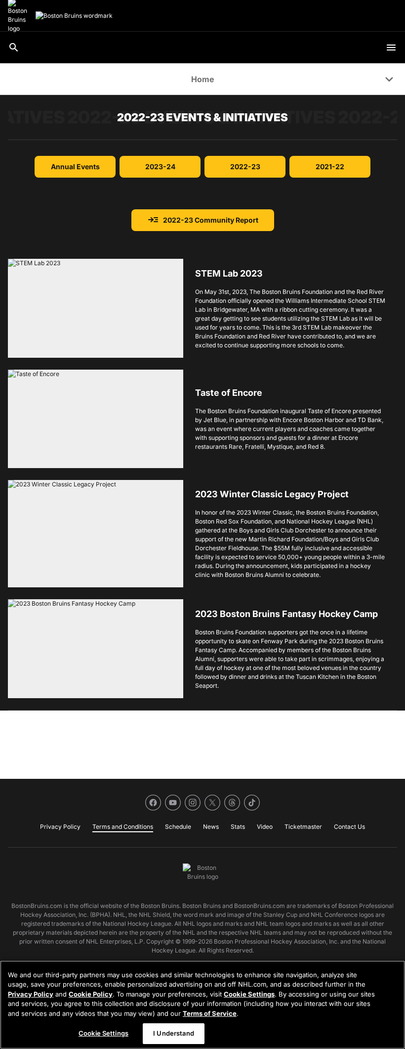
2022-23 (245, 166)
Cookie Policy (91, 994)
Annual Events (75, 166)
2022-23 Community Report (202, 220)
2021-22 (330, 166)
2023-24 (160, 166)
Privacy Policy (30, 994)
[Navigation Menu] (391, 47)
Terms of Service (210, 1013)
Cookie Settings (249, 994)
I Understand (173, 1033)
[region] (202, 1004)
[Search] (14, 47)
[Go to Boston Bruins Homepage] (74, 15)
